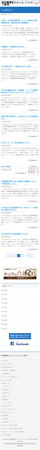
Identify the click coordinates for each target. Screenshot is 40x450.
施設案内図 (6, 389)
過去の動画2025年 (8, 367)
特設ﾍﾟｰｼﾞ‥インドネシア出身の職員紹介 (14, 431)
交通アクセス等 (7, 412)
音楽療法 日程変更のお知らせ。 (13, 47)
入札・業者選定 (7, 435)
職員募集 (5, 399)
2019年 (5, 320)
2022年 (5, 307)
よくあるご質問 (7, 380)
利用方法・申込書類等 (9, 370)
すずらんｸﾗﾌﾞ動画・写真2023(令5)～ (13, 428)
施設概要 (5, 415)
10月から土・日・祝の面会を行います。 (16, 143)
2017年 (5, 328)
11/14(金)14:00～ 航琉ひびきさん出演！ (16, 66)
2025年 (5, 294)
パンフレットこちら (8, 386)
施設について (6, 383)
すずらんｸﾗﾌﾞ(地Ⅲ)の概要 (10, 425)
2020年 (5, 316)
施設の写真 (6, 393)
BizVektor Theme (23, 443)
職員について (6, 396)
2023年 (5, 303)
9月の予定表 (5, 166)
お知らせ (5, 360)
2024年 (5, 299)
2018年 (5, 324)
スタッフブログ (7, 364)
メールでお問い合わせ (9, 409)
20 (28, 255)
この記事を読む (33, 40)
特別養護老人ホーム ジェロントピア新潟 (21, 3)
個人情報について (8, 422)
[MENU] (36, 3)
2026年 (5, 290)
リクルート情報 (7, 402)
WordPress (14, 443)
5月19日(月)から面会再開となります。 (15, 234)
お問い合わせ (6, 406)
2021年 (5, 311)
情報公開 (5, 419)
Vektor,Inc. (33, 443)
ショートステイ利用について (11, 377)
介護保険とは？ (7, 373)
